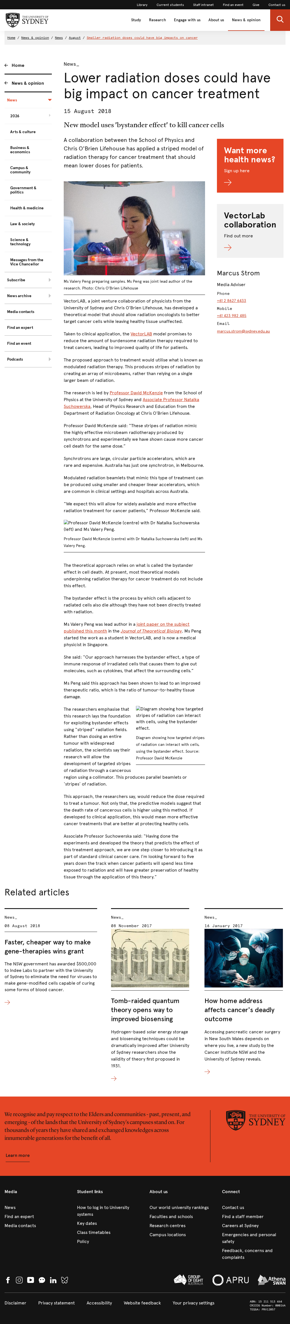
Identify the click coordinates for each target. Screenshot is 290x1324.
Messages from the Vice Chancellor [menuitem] (26, 262)
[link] (142, 5)
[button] (280, 20)
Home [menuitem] (18, 65)
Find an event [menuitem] (19, 343)
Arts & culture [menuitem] (23, 131)
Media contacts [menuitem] (20, 311)
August (75, 38)
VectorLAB (141, 334)
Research (157, 20)
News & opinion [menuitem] (28, 83)
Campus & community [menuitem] (20, 169)
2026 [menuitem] (14, 116)
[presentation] (51, 957)
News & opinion (246, 20)
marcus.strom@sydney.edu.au (243, 331)
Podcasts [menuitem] (15, 359)
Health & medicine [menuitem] (27, 208)
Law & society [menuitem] (22, 224)
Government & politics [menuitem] (23, 190)
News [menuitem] (12, 100)
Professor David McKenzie (136, 392)
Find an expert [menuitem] (20, 327)
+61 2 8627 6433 (231, 300)
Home (11, 38)
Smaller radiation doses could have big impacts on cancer (142, 38)
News (59, 38)
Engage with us (187, 20)
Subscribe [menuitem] (16, 280)
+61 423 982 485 (231, 315)
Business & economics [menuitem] (20, 149)
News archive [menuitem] (19, 295)
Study (136, 20)
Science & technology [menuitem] (20, 241)
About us (216, 20)
